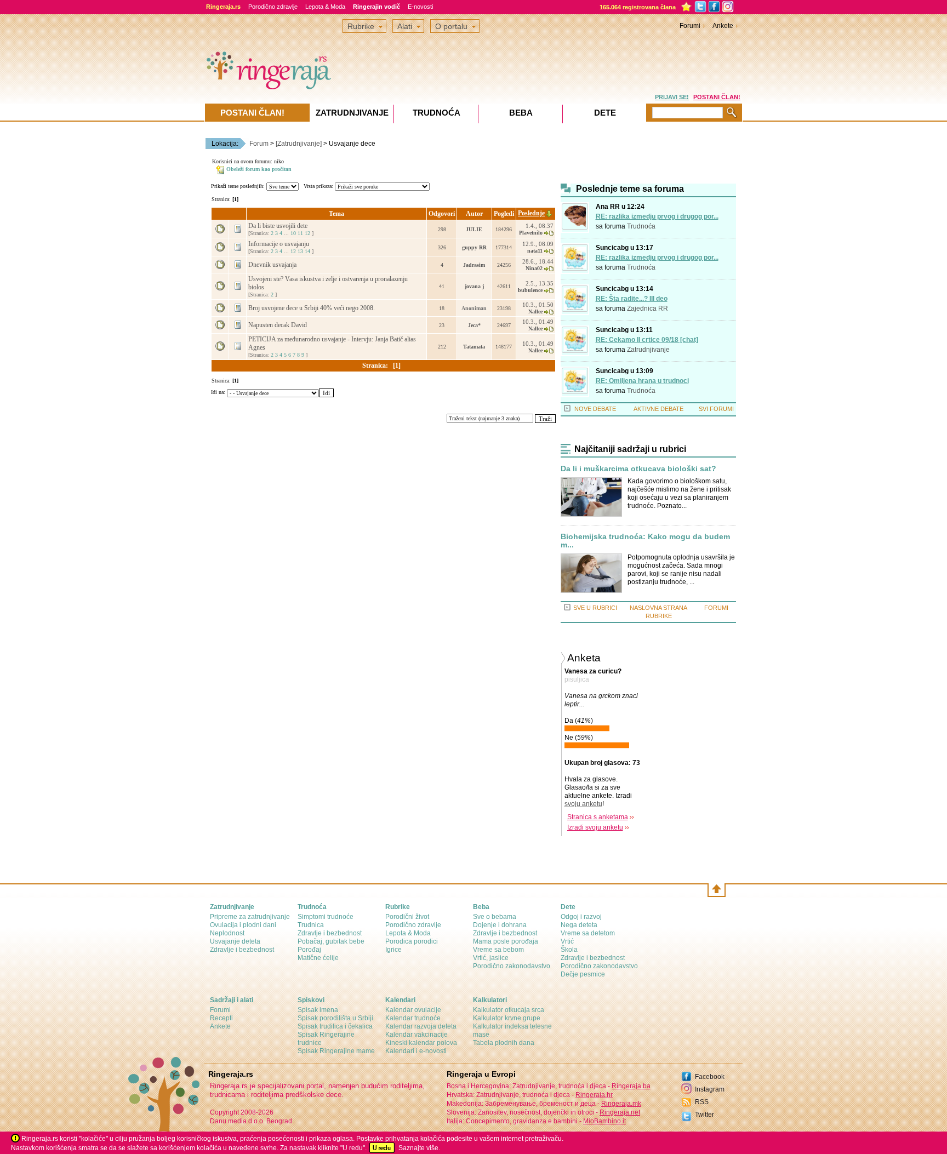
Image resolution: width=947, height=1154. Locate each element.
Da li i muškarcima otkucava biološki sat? (638, 469)
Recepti (221, 1018)
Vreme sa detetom (588, 933)
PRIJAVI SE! (672, 97)
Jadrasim (474, 265)
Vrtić (567, 941)
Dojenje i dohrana (500, 925)
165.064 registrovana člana (638, 7)
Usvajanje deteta (235, 941)
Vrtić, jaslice (491, 958)
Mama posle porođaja (505, 941)
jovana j (474, 286)
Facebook (709, 1077)
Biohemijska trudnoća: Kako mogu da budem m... (645, 541)
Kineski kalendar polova (421, 1043)
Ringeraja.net (620, 1112)
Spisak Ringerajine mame (336, 1051)
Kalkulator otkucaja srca (508, 1010)
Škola (569, 949)
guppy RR (474, 247)
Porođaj (309, 949)
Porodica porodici (411, 941)
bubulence (530, 290)
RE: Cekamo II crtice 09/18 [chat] (647, 340)
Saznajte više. (419, 1148)
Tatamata (474, 347)
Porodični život (407, 917)
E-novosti (420, 6)
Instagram (709, 1089)
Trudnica (311, 925)
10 (293, 233)
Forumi (690, 26)
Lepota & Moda (325, 6)
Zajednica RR (647, 308)
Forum (259, 143)
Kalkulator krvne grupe (506, 1018)
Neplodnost (227, 933)
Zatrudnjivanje (648, 349)
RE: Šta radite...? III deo (632, 298)
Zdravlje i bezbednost (242, 949)
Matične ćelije (318, 958)
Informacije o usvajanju (279, 244)
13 (300, 251)
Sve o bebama (494, 917)
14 (307, 251)
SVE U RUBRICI (595, 607)
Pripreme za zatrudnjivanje (250, 917)
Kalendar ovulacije (413, 1010)
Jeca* (474, 325)
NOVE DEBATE (595, 408)
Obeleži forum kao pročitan (259, 169)
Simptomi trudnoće (325, 917)
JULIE (474, 229)
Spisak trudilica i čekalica (335, 1026)
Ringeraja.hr (594, 1095)
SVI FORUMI (716, 408)
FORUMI (716, 607)
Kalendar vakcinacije (416, 1034)
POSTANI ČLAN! (716, 97)
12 (307, 233)
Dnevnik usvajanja (273, 264)
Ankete (722, 26)
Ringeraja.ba (631, 1086)
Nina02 (534, 268)
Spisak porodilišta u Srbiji (335, 1018)
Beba (521, 112)
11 (300, 233)
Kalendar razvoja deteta (421, 1026)
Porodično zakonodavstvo (511, 966)
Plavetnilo (531, 233)
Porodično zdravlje (273, 6)
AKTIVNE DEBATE (658, 408)
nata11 (535, 251)
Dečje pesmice (583, 974)
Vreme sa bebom (498, 949)
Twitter (704, 1114)
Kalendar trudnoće (413, 1018)
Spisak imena (318, 1010)
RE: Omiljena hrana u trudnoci (642, 381)
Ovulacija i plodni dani (243, 925)
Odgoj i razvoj (581, 917)
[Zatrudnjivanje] (299, 143)
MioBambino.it (604, 1121)
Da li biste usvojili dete (278, 226)
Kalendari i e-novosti (416, 1051)
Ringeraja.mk (621, 1103)
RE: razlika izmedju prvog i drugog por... (657, 216)
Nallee (535, 312)
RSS (702, 1102)
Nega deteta (579, 925)
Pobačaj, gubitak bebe (331, 941)
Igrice (393, 949)
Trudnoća (641, 226)
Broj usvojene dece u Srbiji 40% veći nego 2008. (312, 308)
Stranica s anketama (597, 817)
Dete (605, 112)
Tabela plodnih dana (503, 1043)
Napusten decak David (278, 325)
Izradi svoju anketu (595, 827)
